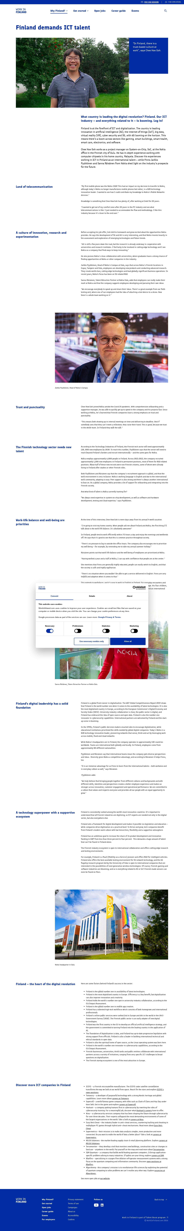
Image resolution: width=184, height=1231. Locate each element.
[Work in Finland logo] (21, 10)
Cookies (71, 1219)
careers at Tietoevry (120, 1098)
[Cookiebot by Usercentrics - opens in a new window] (135, 588)
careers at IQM (157, 1155)
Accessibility (73, 1215)
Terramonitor (158, 1149)
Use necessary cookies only (91, 641)
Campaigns (72, 1207)
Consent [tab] (54, 596)
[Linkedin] (102, 1205)
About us (71, 1211)
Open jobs (100, 10)
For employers (48, 1219)
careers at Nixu (137, 1119)
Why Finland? (57, 10)
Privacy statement (75, 1199)
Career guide (119, 10)
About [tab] (129, 596)
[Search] (165, 10)
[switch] (77, 631)
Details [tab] (92, 596)
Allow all (128, 641)
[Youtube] (96, 1205)
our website (105, 1178)
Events (135, 10)
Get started (79, 10)
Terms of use (73, 1203)
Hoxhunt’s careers (144, 1110)
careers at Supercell (127, 1104)
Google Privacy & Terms (109, 617)
